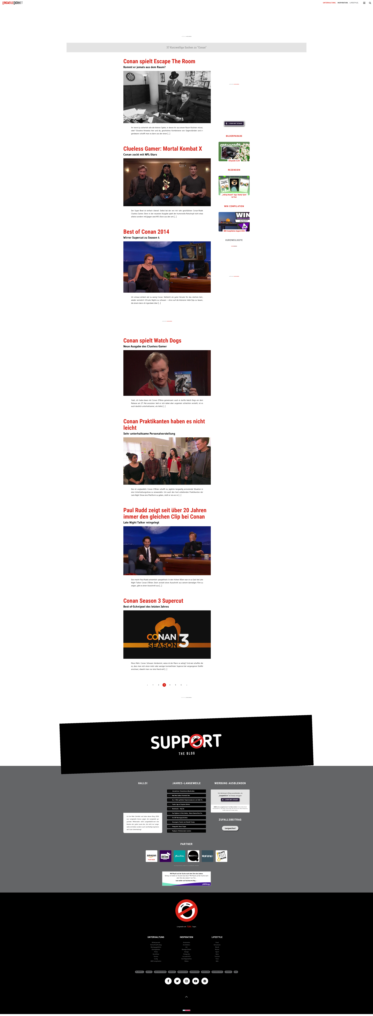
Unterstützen (160, 971)
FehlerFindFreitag (156, 945)
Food (217, 942)
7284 (189, 926)
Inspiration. (343, 3)
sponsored (194, 971)
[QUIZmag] (193, 856)
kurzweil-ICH (186, 956)
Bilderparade (234, 136)
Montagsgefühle (156, 947)
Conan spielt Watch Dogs (152, 340)
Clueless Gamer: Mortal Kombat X (162, 148)
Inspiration (186, 937)
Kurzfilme (156, 954)
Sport (217, 952)
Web (217, 961)
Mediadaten (182, 971)
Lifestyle (217, 937)
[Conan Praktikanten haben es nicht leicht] (167, 461)
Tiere (217, 959)
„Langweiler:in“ (223, 795)
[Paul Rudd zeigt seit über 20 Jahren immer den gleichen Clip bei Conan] (167, 550)
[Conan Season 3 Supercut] (167, 634)
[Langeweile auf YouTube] (195, 981)
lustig (156, 959)
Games (156, 956)
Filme (156, 952)
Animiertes (186, 942)
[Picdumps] (207, 856)
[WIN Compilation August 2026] (234, 221)
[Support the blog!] (186, 744)
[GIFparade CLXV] (234, 151)
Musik (217, 947)
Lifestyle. (354, 3)
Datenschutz (217, 971)
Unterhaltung (156, 937)
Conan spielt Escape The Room (159, 61)
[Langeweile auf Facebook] (168, 981)
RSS (236, 971)
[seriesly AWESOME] (165, 856)
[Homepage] (14, 3)
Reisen (217, 949)
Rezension (234, 170)
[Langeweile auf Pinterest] (204, 981)
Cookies (228, 971)
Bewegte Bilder (186, 949)
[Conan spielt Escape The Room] (167, 97)
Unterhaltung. (329, 3)
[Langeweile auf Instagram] (186, 981)
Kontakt (172, 971)
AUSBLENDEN (188, 36)
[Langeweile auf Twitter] (177, 981)
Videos (186, 961)
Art (186, 947)
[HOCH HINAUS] (186, 997)
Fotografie (186, 954)
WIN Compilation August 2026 (234, 231)
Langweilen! (230, 828)
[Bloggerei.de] (186, 1010)
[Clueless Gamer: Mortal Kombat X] (167, 182)
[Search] (370, 3)
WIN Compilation (234, 206)
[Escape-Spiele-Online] (221, 856)
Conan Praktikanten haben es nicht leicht (164, 424)
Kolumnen (217, 945)
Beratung (205, 971)
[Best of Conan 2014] (167, 267)
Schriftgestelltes (186, 959)
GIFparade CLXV (234, 161)
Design (186, 952)
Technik (217, 956)
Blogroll (139, 971)
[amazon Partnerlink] (151, 856)
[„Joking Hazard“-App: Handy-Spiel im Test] (234, 185)
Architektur (186, 945)
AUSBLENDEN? (189, 697)
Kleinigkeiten (156, 949)
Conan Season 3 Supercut (153, 600)
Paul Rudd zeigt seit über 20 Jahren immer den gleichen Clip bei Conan (165, 513)
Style (217, 954)
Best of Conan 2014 (146, 231)
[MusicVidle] (179, 856)
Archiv (149, 971)
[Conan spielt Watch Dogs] (167, 373)
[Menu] (364, 3)
